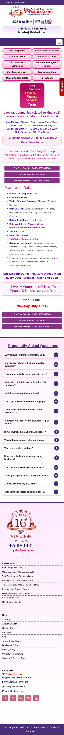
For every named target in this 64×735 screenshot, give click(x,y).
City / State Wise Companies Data (18, 572)
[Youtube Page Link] (36, 698)
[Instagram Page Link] (28, 698)
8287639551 (40, 29)
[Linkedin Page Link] (21, 698)
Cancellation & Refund (12, 654)
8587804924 (26, 29)
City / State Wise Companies (17, 64)
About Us (6, 632)
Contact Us (7, 628)
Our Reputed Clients (17, 72)
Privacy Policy (8, 649)
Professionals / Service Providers (17, 580)
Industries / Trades (47, 57)
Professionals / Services (47, 51)
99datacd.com (41, 727)
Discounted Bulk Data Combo (16, 593)
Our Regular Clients (11, 602)
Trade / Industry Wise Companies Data (20, 585)
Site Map (6, 619)
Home (9, 2)
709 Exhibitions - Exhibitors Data (17, 576)
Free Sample (62, 87)
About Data (20, 2)
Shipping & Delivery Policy (14, 658)
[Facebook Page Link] (5, 698)
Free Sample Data (47, 72)
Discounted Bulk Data (17, 78)
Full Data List (46, 78)
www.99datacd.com (14, 691)
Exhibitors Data (17, 57)
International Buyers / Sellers (15, 589)
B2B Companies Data (12, 567)
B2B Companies (17, 51)
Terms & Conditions (11, 641)
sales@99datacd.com (34, 32)
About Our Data (9, 624)
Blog (4, 636)
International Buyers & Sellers (46, 64)
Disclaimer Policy (10, 645)
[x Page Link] (13, 698)
